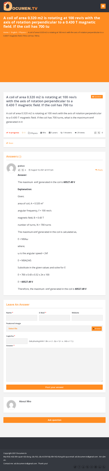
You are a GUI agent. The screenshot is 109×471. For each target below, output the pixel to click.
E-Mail (42, 312)
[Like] (95, 132)
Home (6, 32)
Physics (22, 32)
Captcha (10, 336)
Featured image (13, 323)
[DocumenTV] (20, 6)
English (14, 32)
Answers (67, 132)
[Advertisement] (54, 62)
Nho (44, 132)
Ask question (54, 420)
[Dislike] (99, 132)
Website (75, 312)
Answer (10, 345)
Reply (100, 170)
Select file (13, 328)
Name (9, 312)
